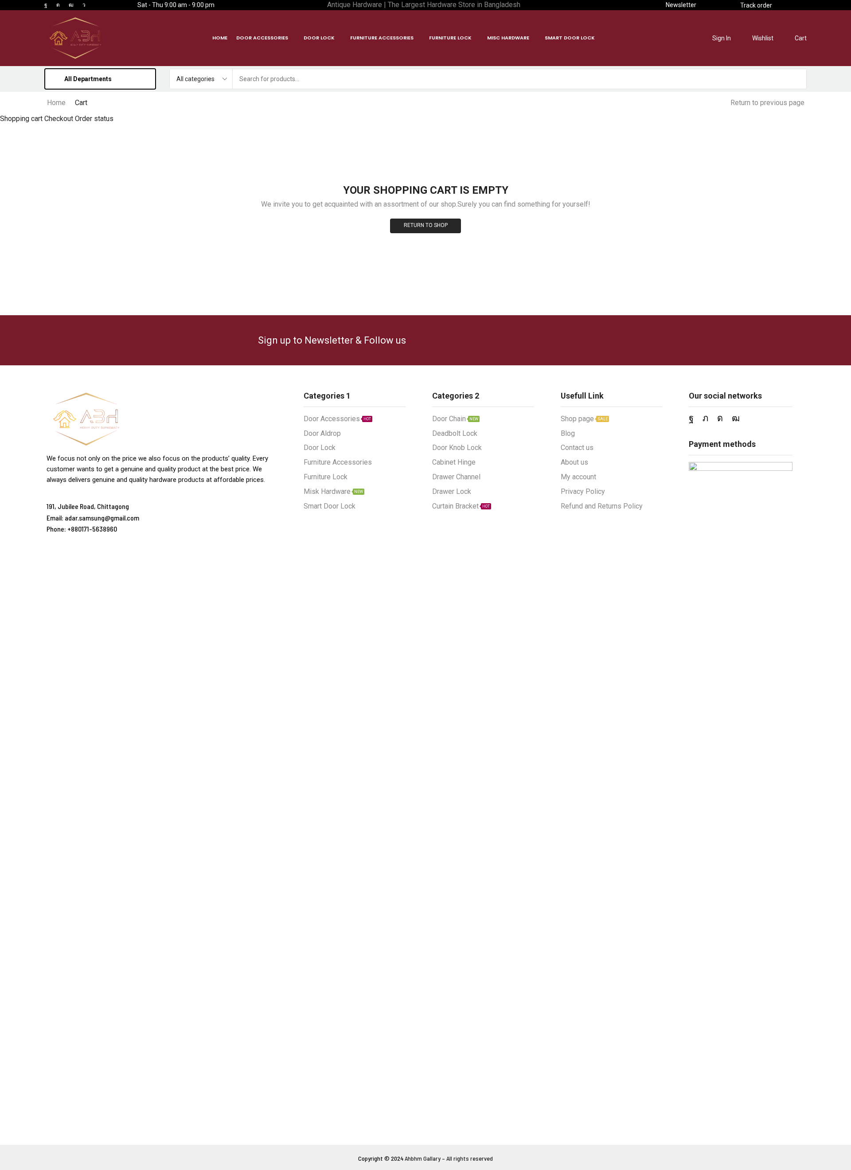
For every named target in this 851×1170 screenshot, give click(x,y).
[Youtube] (71, 5)
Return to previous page (767, 102)
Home (56, 102)
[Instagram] (58, 5)
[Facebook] (45, 5)
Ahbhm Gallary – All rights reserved (449, 1158)
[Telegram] (84, 5)
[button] (681, 5)
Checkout (58, 118)
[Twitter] (705, 418)
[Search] (796, 79)
